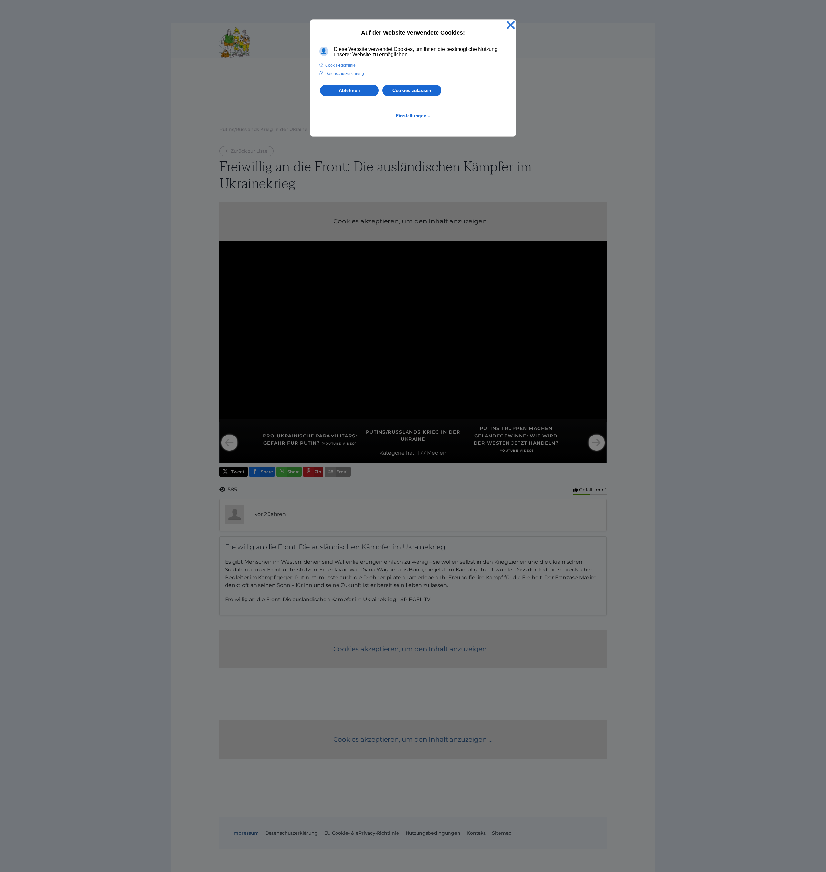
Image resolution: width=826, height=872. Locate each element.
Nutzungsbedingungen (433, 833)
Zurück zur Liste (249, 151)
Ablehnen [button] (349, 90)
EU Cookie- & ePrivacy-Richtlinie (361, 833)
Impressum (245, 833)
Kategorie (392, 453)
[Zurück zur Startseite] (234, 42)
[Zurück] (229, 443)
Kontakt (476, 833)
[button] (603, 42)
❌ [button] (510, 25)
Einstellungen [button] (413, 115)
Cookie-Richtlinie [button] (340, 65)
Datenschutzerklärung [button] (344, 73)
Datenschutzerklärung (291, 833)
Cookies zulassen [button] (411, 90)
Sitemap (502, 833)
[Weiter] (597, 443)
